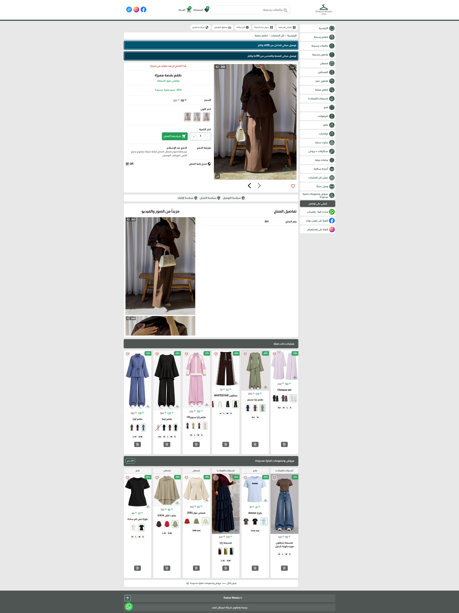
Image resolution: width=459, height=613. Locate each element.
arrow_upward (128, 598)
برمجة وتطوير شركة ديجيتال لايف (229, 607)
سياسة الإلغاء (188, 198)
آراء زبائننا (243, 27)
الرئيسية (292, 35)
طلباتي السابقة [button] (287, 27)
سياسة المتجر (200, 27)
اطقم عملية (261, 35)
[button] (201, 10)
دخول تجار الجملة (263, 27)
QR (129, 164)
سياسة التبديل (210, 198)
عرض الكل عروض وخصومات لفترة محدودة (211, 583)
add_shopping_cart (284, 444)
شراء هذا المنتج (175, 136)
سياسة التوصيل (234, 198)
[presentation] (259, 186)
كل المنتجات (277, 35)
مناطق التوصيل (222, 27)
